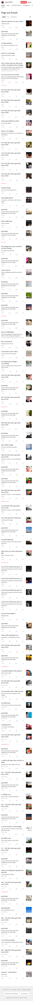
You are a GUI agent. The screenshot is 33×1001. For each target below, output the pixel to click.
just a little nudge (7, 445)
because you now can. (7, 343)
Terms (19, 989)
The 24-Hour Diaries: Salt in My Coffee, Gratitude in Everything (12, 64)
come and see (5, 270)
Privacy (15, 989)
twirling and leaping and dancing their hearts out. (11, 569)
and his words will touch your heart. (11, 705)
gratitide (4, 209)
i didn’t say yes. (5, 23)
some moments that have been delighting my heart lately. (9, 34)
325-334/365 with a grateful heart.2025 (10, 175)
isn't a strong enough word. (8, 190)
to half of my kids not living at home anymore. (11, 542)
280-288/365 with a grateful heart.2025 (10, 491)
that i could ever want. (7, 555)
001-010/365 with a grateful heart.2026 (10, 111)
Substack (8, 997)
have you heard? (6, 341)
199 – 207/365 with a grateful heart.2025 (11, 919)
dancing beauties (7, 198)
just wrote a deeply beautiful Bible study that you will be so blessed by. (12, 77)
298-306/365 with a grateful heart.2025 (10, 424)
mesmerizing (5, 188)
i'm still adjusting (7, 539)
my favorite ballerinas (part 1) (11, 602)
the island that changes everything (9, 362)
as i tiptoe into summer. (7, 250)
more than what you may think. (10, 840)
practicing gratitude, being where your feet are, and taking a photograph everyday (12, 335)
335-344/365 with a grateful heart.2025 (11, 164)
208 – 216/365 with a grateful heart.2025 (11, 883)
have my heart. (5, 223)
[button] (3, 5)
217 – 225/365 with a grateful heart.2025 (10, 849)
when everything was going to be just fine (12, 871)
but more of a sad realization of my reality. (11, 694)
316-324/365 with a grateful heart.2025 (10, 376)
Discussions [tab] (14, 17)
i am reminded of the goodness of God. (12, 942)
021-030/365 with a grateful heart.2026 (10, 91)
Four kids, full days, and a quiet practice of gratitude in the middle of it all (12, 68)
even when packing (7, 940)
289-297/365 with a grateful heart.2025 (10, 456)
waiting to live (6, 725)
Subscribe (23, 2)
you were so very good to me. (9, 45)
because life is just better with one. (10, 764)
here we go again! (6, 123)
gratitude (4, 31)
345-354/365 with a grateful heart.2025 (10, 154)
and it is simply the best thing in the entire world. (11, 366)
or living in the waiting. (7, 727)
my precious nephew (8, 613)
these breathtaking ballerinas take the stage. (11, 273)
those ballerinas (6, 221)
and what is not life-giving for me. (10, 637)
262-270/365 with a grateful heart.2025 (10, 646)
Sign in (29, 2)
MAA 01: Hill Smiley (7, 332)
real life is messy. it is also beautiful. (11, 459)
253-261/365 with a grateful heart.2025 (10, 682)
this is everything (7, 131)
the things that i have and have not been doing (11, 247)
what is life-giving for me (10, 635)
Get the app (24, 993)
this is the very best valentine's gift (12, 552)
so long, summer (6, 43)
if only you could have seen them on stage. (11, 200)
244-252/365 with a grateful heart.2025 (10, 736)
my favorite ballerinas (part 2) (11, 590)
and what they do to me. (8, 910)
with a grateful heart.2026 (10, 121)
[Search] (30, 17)
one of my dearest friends (10, 75)
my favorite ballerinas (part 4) (11, 567)
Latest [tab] (4, 17)
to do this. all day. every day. (9, 447)
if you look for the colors (9, 351)
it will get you (5, 794)
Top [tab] (8, 17)
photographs (5, 908)
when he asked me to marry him (12, 21)
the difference (6, 838)
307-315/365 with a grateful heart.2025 (10, 398)
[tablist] (9, 17)
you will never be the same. (8, 353)
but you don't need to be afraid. (10, 796)
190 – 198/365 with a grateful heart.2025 (11, 951)
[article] (16, 24)
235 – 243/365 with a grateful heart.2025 (11, 773)
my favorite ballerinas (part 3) (11, 578)
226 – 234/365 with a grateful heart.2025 (11, 805)
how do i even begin (8, 53)
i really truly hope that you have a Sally (12, 761)
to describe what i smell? (8, 55)
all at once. (4, 974)
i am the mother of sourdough (11, 826)
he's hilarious (5, 703)
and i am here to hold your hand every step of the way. (12, 829)
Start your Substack (12, 993)
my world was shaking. (7, 874)
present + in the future (9, 972)
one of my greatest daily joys (11, 518)
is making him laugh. (7, 520)
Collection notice (26, 989)
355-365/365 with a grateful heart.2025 (10, 144)
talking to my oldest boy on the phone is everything (12, 134)
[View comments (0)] (10, 96)
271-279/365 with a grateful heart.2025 (10, 507)
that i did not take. (6, 673)
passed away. (5, 615)
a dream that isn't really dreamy (12, 691)
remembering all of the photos (11, 671)
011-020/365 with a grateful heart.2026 (10, 101)
